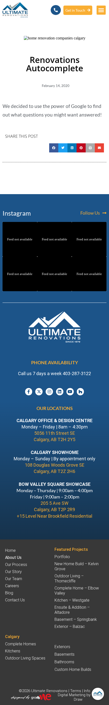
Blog (9, 592)
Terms (75, 691)
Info (87, 691)
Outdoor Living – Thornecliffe (69, 578)
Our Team (13, 578)
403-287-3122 (77, 373)
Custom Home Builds (73, 669)
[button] (101, 10)
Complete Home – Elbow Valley (77, 591)
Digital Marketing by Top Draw (78, 697)
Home (10, 550)
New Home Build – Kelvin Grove (77, 566)
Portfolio (62, 556)
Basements (65, 654)
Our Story (13, 571)
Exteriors (62, 646)
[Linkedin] (59, 391)
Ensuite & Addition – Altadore (72, 610)
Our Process (16, 564)
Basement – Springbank (76, 619)
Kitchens (12, 651)
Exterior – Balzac (70, 626)
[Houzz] (80, 391)
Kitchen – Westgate (72, 600)
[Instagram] (49, 391)
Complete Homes (20, 644)
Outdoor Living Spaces (25, 658)
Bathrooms (64, 661)
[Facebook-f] (28, 391)
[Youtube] (70, 391)
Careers (12, 585)
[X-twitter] (39, 391)
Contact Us (15, 600)
